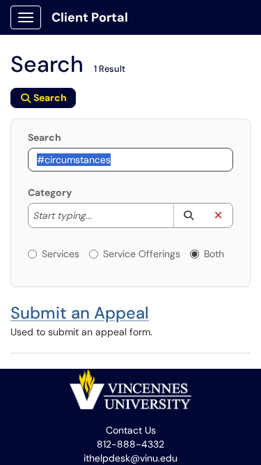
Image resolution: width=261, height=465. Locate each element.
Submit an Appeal (79, 312)
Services (60, 253)
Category (50, 192)
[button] (188, 215)
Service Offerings (141, 253)
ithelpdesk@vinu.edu (130, 458)
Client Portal (90, 17)
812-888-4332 (130, 444)
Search (44, 137)
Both (214, 253)
